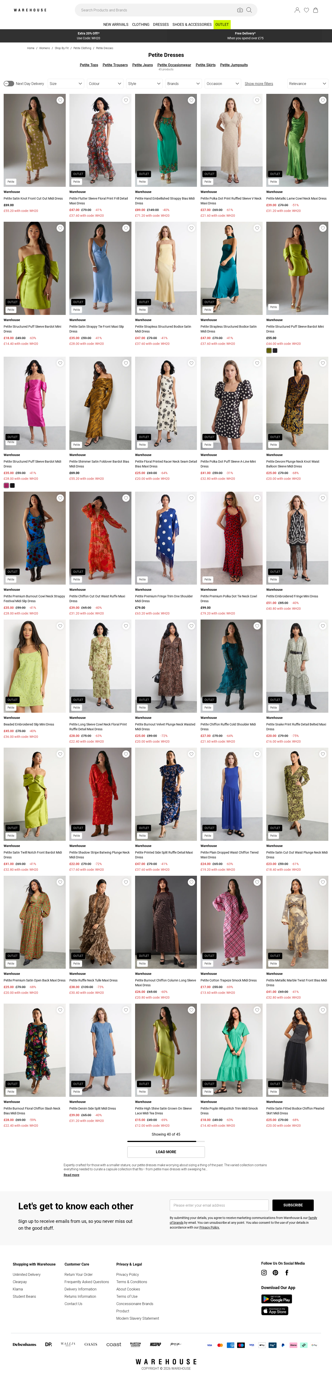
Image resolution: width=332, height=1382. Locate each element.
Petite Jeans (142, 65)
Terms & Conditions (131, 1281)
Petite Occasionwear (174, 65)
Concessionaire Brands (134, 1303)
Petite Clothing (82, 48)
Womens (44, 48)
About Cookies (128, 1289)
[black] (274, 350)
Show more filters (259, 83)
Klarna (18, 1289)
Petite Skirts (206, 65)
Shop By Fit (62, 48)
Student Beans (24, 1296)
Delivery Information (81, 1289)
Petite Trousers (115, 65)
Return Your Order (79, 1274)
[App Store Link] (276, 1304)
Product (122, 1311)
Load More (166, 1152)
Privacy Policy (127, 1274)
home (30, 48)
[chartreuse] (269, 350)
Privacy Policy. (209, 1227)
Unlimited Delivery (27, 1274)
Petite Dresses (104, 48)
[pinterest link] (275, 1272)
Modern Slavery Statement (137, 1318)
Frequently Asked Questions (87, 1281)
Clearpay (20, 1281)
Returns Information (80, 1296)
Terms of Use (127, 1296)
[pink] (6, 485)
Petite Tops (89, 65)
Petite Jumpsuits (234, 65)
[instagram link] (264, 1272)
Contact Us (73, 1303)
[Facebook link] (287, 1272)
